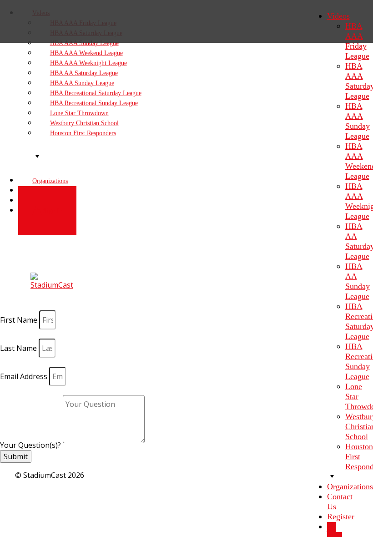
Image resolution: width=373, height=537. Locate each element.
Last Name (19, 348)
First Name (19, 320)
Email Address (24, 376)
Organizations (350, 486)
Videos (338, 15)
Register (340, 516)
